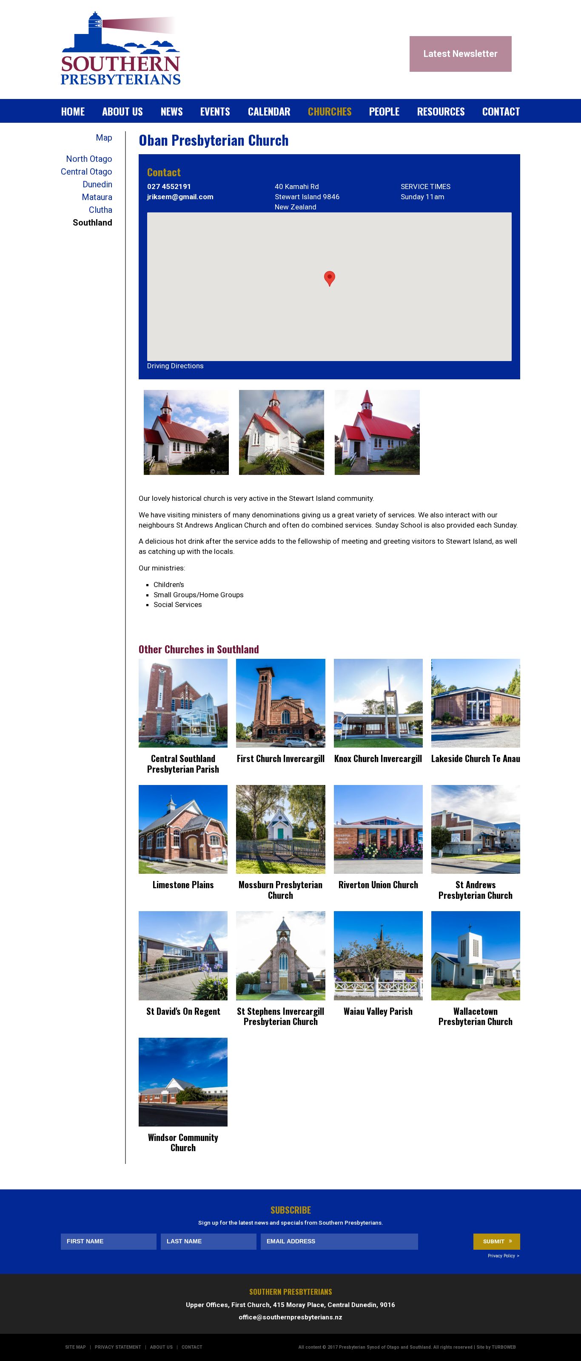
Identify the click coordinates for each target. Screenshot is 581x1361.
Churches (330, 111)
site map (75, 1347)
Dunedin (97, 184)
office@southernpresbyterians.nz (290, 1317)
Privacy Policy (501, 1256)
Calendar (269, 111)
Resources (441, 111)
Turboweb (504, 1347)
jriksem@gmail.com (180, 196)
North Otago (89, 159)
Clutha (100, 210)
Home (73, 111)
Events (215, 111)
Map (104, 138)
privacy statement (118, 1347)
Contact (501, 111)
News (172, 111)
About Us (122, 111)
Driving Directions (175, 365)
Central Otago (86, 172)
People (384, 111)
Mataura (97, 197)
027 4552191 (169, 186)
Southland (92, 222)
